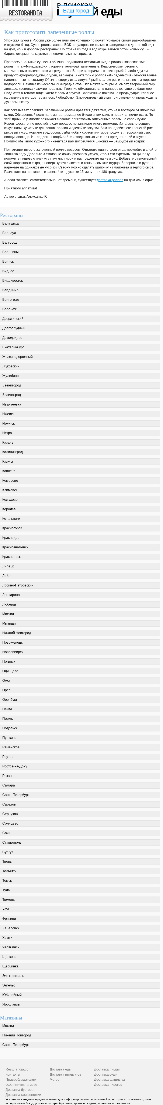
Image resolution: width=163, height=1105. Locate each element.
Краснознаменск (15, 547)
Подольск (9, 728)
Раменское (11, 747)
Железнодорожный (17, 357)
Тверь (7, 861)
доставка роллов (110, 180)
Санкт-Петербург (15, 795)
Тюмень (8, 899)
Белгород (9, 242)
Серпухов (10, 814)
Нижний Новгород (16, 633)
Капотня (8, 471)
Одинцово (10, 671)
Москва (8, 614)
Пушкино (9, 737)
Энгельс (8, 985)
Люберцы (9, 604)
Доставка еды (61, 1069)
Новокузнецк (12, 642)
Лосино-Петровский (18, 585)
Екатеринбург (13, 347)
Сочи (6, 833)
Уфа (5, 909)
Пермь (7, 718)
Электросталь (13, 976)
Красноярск (11, 557)
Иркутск (8, 423)
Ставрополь (11, 842)
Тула (6, 890)
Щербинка (10, 966)
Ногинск (8, 661)
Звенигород (11, 385)
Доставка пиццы (107, 1069)
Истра (7, 433)
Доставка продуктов (65, 1074)
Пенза (7, 709)
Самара (8, 785)
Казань (7, 442)
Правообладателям (21, 1079)
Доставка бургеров (20, 1089)
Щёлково (9, 957)
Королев (9, 509)
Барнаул (9, 233)
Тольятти (9, 871)
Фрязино (9, 918)
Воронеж (9, 309)
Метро (54, 1079)
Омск (6, 680)
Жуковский (11, 366)
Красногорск (12, 528)
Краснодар (10, 537)
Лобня (7, 576)
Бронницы (10, 252)
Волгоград (10, 299)
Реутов (7, 757)
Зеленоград (11, 395)
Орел (6, 690)
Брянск (8, 261)
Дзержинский (12, 318)
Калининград (12, 452)
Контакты (13, 1074)
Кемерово (10, 480)
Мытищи (9, 623)
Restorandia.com (18, 1069)
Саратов (9, 804)
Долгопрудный (13, 328)
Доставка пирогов (108, 1084)
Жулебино (10, 376)
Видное (8, 271)
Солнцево (10, 823)
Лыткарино (11, 595)
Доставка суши (106, 1074)
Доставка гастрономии (23, 1095)
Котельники (11, 518)
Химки (7, 937)
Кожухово (10, 499)
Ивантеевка (11, 404)
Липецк (8, 566)
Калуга (7, 461)
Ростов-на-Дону (14, 766)
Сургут (7, 852)
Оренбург (9, 699)
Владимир (10, 290)
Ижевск (8, 414)
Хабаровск (10, 928)
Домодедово (12, 337)
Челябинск (10, 947)
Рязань (7, 776)
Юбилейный (12, 995)
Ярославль (11, 1004)
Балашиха (10, 223)
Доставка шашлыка (109, 1079)
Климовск (9, 490)
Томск (7, 880)
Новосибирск (12, 652)
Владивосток (12, 280)
